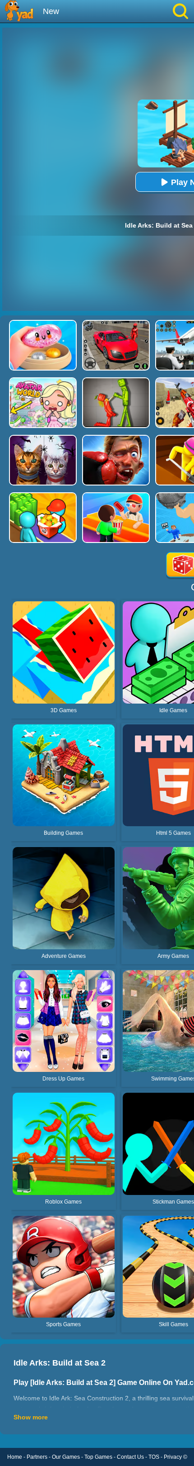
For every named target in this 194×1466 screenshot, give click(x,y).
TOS (153, 1457)
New (51, 11)
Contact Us (130, 1457)
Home (14, 1457)
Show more (31, 1417)
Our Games (66, 1457)
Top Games (98, 1457)
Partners (37, 1457)
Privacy (173, 1457)
